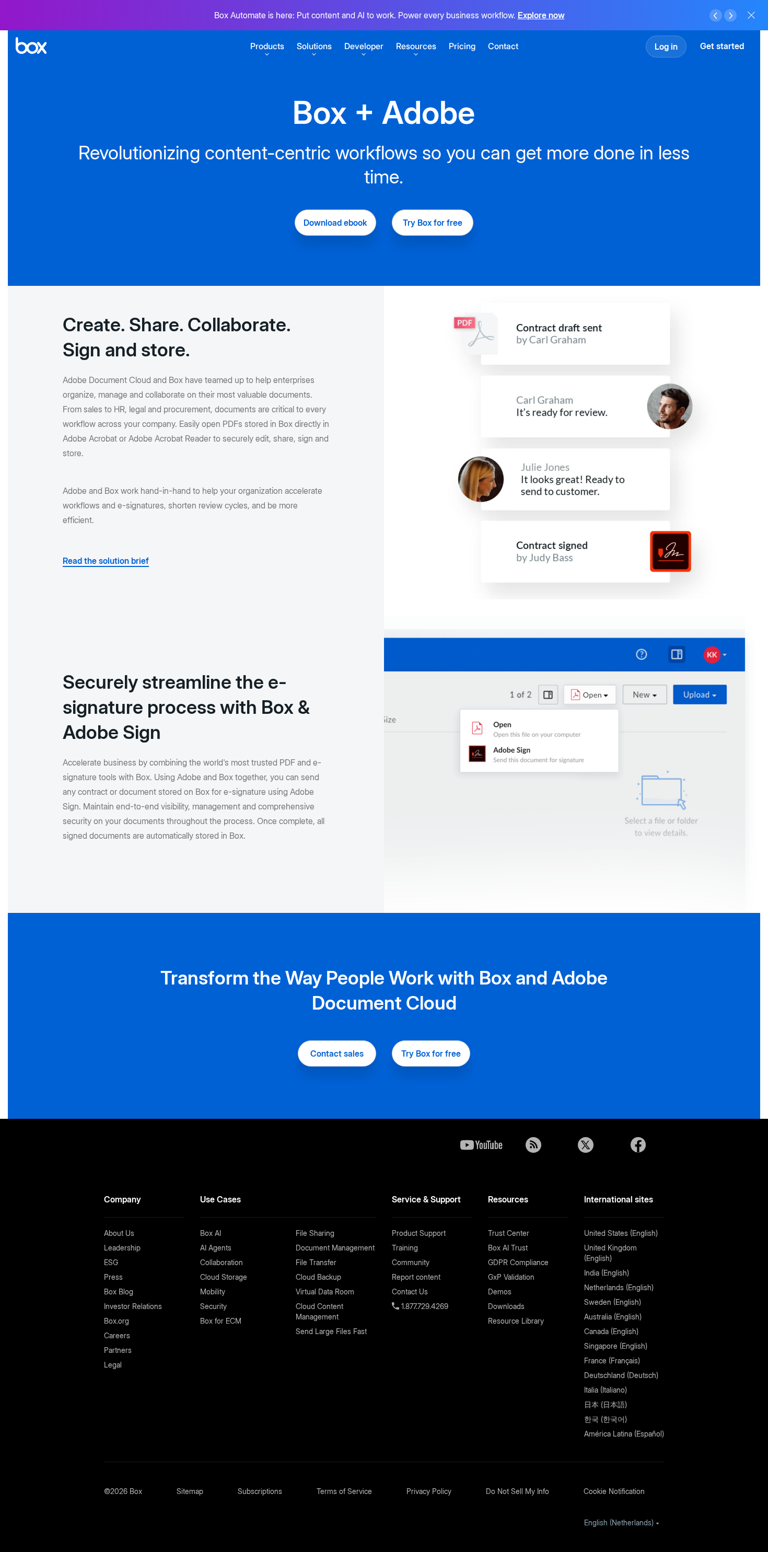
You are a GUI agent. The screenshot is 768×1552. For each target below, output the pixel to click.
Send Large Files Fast (331, 1331)
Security (213, 1306)
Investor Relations (133, 1306)
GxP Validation (511, 1276)
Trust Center (508, 1233)
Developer (363, 46)
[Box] (31, 46)
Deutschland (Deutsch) (621, 1375)
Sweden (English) (612, 1302)
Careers (117, 1335)
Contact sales (337, 1053)
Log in (666, 46)
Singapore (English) (615, 1345)
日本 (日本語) (605, 1404)
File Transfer (316, 1262)
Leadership (122, 1247)
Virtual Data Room (325, 1291)
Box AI (210, 1233)
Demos (499, 1291)
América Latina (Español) (624, 1433)
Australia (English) (613, 1316)
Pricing (462, 46)
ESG (111, 1262)
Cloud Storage (223, 1276)
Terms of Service (344, 1491)
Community (410, 1262)
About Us (119, 1233)
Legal (113, 1364)
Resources (416, 46)
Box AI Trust (508, 1247)
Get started (722, 46)
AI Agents (215, 1247)
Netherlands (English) (619, 1287)
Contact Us (410, 1291)
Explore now (541, 15)
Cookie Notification (614, 1491)
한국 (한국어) (605, 1419)
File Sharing (315, 1233)
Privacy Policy (428, 1491)
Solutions (314, 46)
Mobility (212, 1291)
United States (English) (621, 1233)
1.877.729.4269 (423, 1306)
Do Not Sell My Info (517, 1491)
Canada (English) (611, 1331)
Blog (533, 1145)
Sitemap (190, 1491)
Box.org (116, 1320)
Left (715, 15)
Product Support (419, 1233)
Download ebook (335, 222)
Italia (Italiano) (605, 1389)
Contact (503, 46)
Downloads (506, 1306)
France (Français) (612, 1360)
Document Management (335, 1247)
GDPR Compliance (518, 1262)
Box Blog (118, 1291)
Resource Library (516, 1320)
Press (113, 1276)
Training (405, 1247)
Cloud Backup (318, 1276)
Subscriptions (260, 1491)
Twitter (586, 1145)
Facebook (638, 1145)
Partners (118, 1350)
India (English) (606, 1272)
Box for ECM (220, 1320)
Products (267, 46)
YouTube (481, 1145)
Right (730, 15)
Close (751, 15)
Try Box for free (432, 222)
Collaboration (221, 1262)
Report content (416, 1276)
